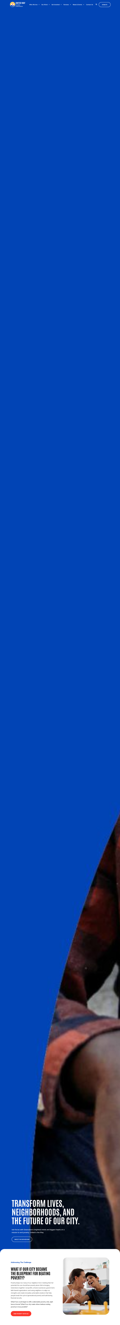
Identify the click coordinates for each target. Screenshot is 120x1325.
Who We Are (33, 4)
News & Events (77, 4)
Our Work (44, 4)
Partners (66, 4)
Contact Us (89, 4)
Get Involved (56, 4)
